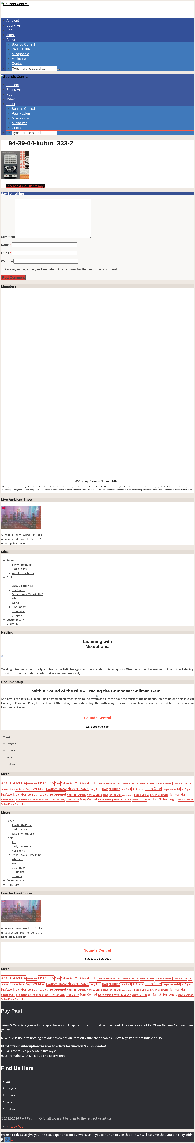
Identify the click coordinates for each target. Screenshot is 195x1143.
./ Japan (17, 615)
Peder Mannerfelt (127, 795)
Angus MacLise (13, 783)
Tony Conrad (88, 799)
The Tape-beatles (40, 799)
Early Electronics (22, 586)
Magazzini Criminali (76, 794)
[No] (12, 1140)
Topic (9, 577)
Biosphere (32, 783)
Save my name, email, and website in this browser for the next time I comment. (61, 269)
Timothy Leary (57, 799)
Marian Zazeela (94, 794)
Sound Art (13, 25)
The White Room (22, 564)
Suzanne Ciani (8, 799)
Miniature (12, 624)
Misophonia (20, 54)
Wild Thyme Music (23, 573)
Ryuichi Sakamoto (159, 794)
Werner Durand (139, 799)
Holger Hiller (111, 789)
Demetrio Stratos (163, 783)
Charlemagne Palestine (109, 783)
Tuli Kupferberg (106, 799)
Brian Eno (46, 783)
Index (10, 35)
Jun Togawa (187, 789)
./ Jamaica (18, 611)
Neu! (105, 794)
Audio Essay (19, 569)
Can (57, 783)
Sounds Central (23, 44)
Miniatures (19, 59)
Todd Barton (72, 799)
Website (7, 261)
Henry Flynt (95, 789)
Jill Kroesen (138, 789)
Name (6, 244)
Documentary (15, 620)
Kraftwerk (8, 794)
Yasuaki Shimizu (186, 799)
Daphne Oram (147, 783)
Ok (7, 1139)
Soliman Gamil (179, 794)
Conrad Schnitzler (130, 783)
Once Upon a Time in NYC (27, 594)
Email (6, 253)
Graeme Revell (17, 789)
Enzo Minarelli (180, 783)
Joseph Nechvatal (171, 789)
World (15, 603)
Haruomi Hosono (57, 789)
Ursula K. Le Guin (122, 799)
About (10, 39)
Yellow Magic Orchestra (13, 804)
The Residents (23, 799)
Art (14, 581)
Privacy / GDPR (17, 1126)
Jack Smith (125, 789)
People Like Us (141, 794)
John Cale (153, 789)
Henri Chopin (79, 789)
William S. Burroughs (162, 799)
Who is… (17, 598)
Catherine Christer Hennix (79, 783)
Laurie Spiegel (54, 794)
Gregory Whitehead (35, 789)
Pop (9, 30)
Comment (8, 236)
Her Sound (18, 590)
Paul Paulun (21, 49)
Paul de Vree (115, 794)
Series (10, 560)
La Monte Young (28, 794)
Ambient (12, 20)
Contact (17, 63)
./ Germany (19, 607)
